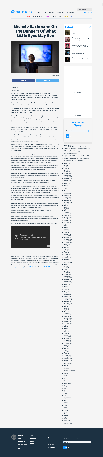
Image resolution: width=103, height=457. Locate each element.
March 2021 (67, 273)
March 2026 (67, 172)
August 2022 (67, 244)
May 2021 (66, 269)
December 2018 (68, 318)
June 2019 (66, 308)
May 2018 (66, 330)
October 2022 (67, 241)
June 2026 (66, 167)
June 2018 (66, 328)
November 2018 (68, 320)
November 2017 (68, 340)
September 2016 (68, 363)
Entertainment (67, 377)
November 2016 (68, 360)
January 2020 (67, 296)
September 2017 (68, 343)
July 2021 (66, 266)
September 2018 (68, 323)
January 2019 (67, 316)
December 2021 (68, 257)
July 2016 (66, 365)
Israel (54, 16)
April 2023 (66, 230)
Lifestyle (66, 392)
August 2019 (67, 304)
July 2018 (66, 326)
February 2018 (67, 335)
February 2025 (67, 193)
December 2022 (68, 237)
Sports (65, 412)
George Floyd (67, 383)
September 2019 (68, 303)
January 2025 (67, 195)
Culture (66, 373)
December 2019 (68, 298)
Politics (73, 16)
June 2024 (66, 207)
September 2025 (68, 182)
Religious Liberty (38, 16)
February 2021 (67, 274)
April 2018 (66, 331)
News (28, 16)
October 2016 (67, 362)
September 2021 (68, 262)
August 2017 (67, 345)
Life (60, 16)
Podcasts (51, 12)
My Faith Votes (17, 86)
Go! (45, 12)
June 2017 (66, 348)
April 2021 (66, 271)
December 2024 (68, 197)
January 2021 (67, 276)
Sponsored (66, 410)
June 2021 (66, 267)
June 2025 (66, 187)
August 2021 (67, 264)
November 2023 (68, 219)
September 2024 (68, 202)
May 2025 (66, 188)
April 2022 (66, 251)
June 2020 (66, 288)
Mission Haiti (67, 397)
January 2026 (67, 175)
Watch (39, 12)
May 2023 (66, 229)
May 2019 (66, 310)
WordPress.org (68, 423)
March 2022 (67, 252)
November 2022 (68, 239)
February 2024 (67, 214)
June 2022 (66, 247)
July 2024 (66, 205)
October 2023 (67, 220)
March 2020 (67, 293)
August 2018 (67, 325)
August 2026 (67, 163)
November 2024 (68, 198)
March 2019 (67, 313)
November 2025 (68, 178)
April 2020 (66, 291)
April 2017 (66, 352)
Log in (65, 418)
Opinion (66, 16)
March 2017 (67, 353)
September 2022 (68, 242)
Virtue (65, 414)
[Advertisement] (77, 82)
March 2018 (67, 333)
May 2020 (66, 289)
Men (65, 395)
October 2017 (67, 342)
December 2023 (68, 217)
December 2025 (68, 177)
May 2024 (66, 209)
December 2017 (68, 338)
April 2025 (66, 190)
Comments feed (68, 422)
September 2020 (68, 283)
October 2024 (67, 200)
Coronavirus (67, 372)
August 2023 (67, 224)
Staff (31, 435)
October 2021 (67, 261)
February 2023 (67, 234)
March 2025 (67, 192)
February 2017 (67, 355)
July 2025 (66, 185)
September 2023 (68, 222)
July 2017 (66, 347)
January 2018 (67, 336)
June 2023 (66, 227)
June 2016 (66, 367)
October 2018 (67, 321)
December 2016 (68, 358)
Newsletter (60, 12)
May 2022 (66, 249)
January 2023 (67, 235)
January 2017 (67, 357)
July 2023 (66, 225)
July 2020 (66, 286)
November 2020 (68, 279)
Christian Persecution (69, 370)
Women (66, 415)
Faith (47, 16)
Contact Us (70, 12)
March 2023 (67, 232)
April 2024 (66, 210)
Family (65, 382)
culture (65, 375)
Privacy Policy (33, 438)
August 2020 (67, 284)
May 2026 (66, 168)
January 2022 (67, 256)
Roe (65, 409)
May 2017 (66, 350)
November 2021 (68, 259)
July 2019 (66, 306)
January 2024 (67, 215)
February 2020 (67, 294)
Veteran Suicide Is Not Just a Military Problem (76, 147)
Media (65, 393)
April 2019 (66, 311)
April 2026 (66, 170)
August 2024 (67, 204)
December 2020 (68, 278)
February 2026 (67, 173)
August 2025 (67, 183)
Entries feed (67, 420)
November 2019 (68, 299)
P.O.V (65, 403)
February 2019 (67, 315)
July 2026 (66, 165)
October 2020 (67, 281)
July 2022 (66, 246)
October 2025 (67, 180)
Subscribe (67, 136)
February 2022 (67, 254)
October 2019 (67, 301)
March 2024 (67, 212)
